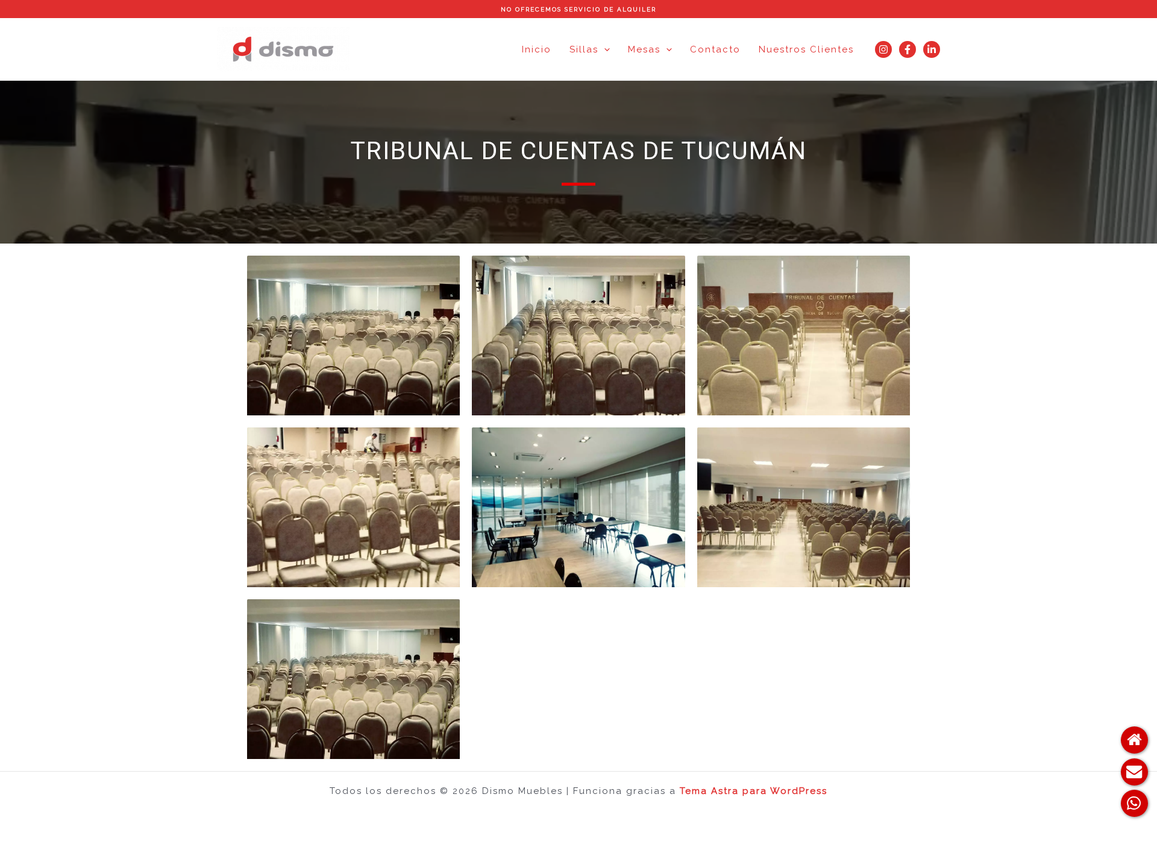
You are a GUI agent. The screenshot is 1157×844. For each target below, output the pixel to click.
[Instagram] (883, 49)
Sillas (583, 49)
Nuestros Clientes (806, 49)
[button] (604, 49)
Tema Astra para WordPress (753, 791)
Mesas (644, 49)
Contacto (715, 49)
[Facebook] (907, 49)
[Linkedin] (931, 49)
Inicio (536, 49)
